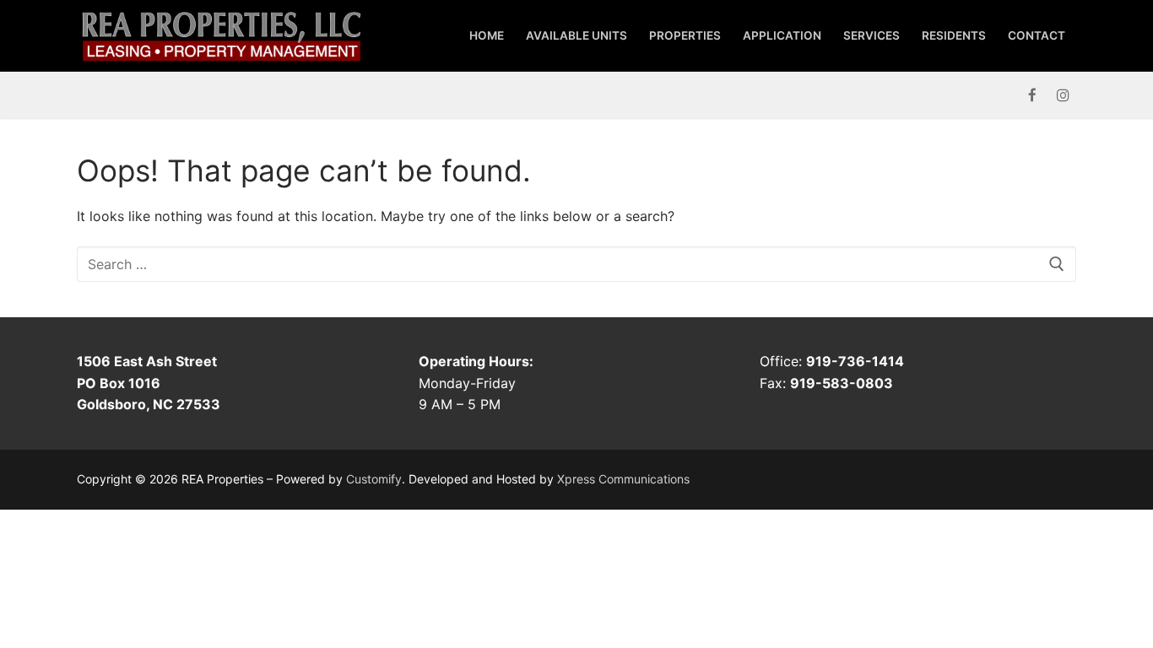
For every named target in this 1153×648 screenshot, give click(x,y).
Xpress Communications (623, 479)
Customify (374, 479)
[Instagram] (1063, 95)
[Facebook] (1033, 95)
